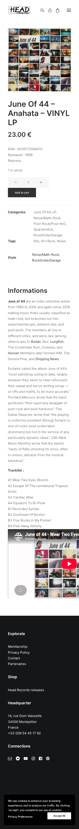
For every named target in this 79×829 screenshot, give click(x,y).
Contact (14, 658)
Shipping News (47, 359)
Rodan (36, 342)
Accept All (59, 815)
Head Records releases (26, 690)
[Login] (48, 10)
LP (54, 212)
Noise (61, 241)
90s (36, 241)
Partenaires (17, 664)
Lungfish (57, 342)
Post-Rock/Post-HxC (50, 224)
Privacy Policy (19, 652)
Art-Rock (48, 241)
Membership (17, 646)
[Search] (40, 10)
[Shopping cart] (55, 10)
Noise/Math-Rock (47, 218)
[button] (69, 10)
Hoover (13, 353)
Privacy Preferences (20, 816)
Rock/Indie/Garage (48, 235)
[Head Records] (19, 10)
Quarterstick (43, 229)
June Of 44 (42, 212)
